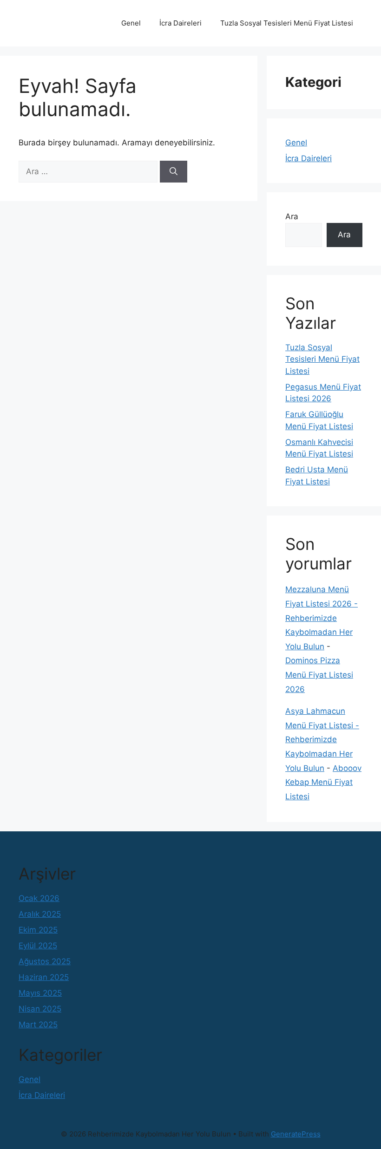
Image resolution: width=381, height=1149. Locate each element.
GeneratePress (296, 1133)
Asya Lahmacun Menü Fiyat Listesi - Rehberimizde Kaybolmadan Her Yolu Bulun (322, 739)
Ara (291, 216)
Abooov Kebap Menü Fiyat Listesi (323, 782)
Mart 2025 (38, 1024)
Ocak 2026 (39, 898)
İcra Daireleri (180, 23)
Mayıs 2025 (40, 993)
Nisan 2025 (40, 1008)
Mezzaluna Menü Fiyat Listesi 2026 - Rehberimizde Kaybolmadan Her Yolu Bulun (321, 618)
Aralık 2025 (40, 914)
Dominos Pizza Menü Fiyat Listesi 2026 (319, 674)
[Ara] (173, 172)
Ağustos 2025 (45, 961)
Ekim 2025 (38, 929)
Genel (131, 23)
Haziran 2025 (44, 977)
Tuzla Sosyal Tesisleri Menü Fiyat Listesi (286, 23)
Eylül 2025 (38, 945)
